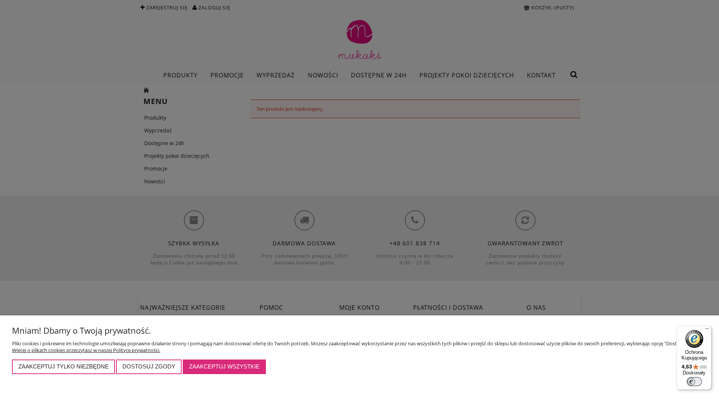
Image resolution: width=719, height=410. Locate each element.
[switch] (694, 381)
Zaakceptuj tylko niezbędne (63, 366)
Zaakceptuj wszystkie (224, 366)
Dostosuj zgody (148, 366)
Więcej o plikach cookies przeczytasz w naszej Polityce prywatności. (86, 350)
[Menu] (707, 330)
